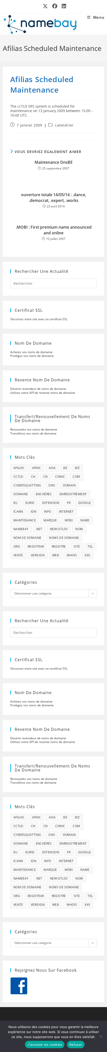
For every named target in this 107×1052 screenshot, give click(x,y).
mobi (69, 520)
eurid (30, 503)
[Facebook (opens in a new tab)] (55, 6)
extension (50, 503)
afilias (18, 468)
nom (79, 529)
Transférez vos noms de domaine (33, 433)
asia (52, 468)
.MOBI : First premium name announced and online (54, 229)
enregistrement (73, 494)
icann (18, 511)
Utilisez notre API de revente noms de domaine (42, 393)
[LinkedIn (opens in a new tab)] (63, 6)
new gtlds (59, 529)
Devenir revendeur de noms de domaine (38, 389)
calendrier (64, 125)
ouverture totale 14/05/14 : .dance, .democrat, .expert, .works (53, 197)
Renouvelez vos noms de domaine (33, 429)
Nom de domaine (27, 538)
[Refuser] (100, 1036)
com (76, 476)
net (39, 529)
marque (50, 520)
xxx (87, 555)
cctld (18, 476)
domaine (20, 494)
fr (68, 503)
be (65, 468)
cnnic (60, 476)
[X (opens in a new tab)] (45, 6)
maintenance (24, 520)
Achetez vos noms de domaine (31, 352)
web (55, 555)
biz (77, 468)
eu (15, 503)
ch (33, 476)
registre (59, 546)
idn (33, 511)
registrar (36, 546)
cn (45, 476)
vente (18, 555)
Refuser (75, 1045)
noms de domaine (64, 538)
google (84, 503)
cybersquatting (27, 485)
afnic (36, 468)
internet (66, 511)
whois (72, 555)
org (16, 546)
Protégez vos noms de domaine (32, 356)
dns (52, 485)
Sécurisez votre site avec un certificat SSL (38, 319)
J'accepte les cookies (44, 1045)
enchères (44, 494)
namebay (21, 529)
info (47, 511)
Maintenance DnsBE (54, 162)
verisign (38, 555)
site (77, 546)
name (85, 520)
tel (90, 546)
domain (69, 485)
